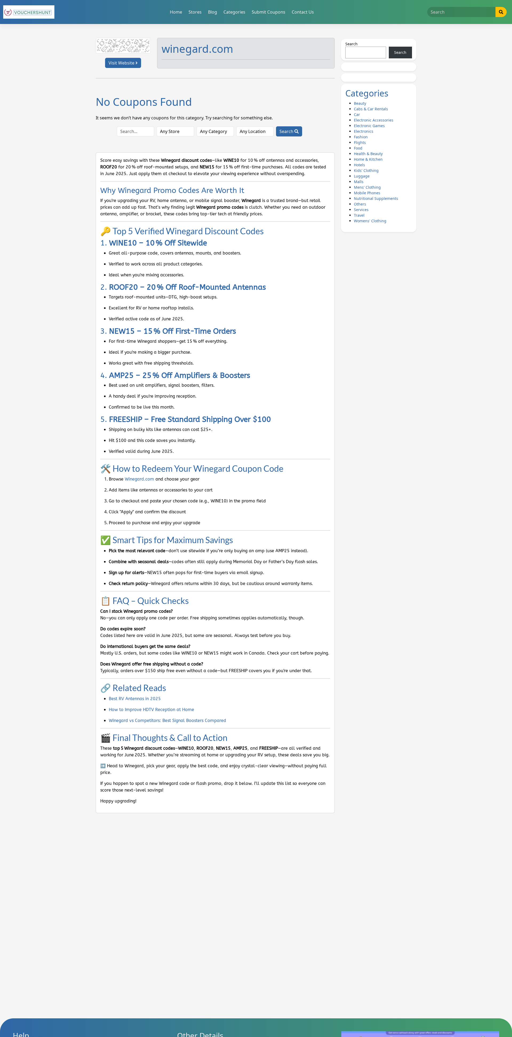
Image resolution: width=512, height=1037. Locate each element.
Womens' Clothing (370, 220)
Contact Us (303, 12)
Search (286, 131)
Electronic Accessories (373, 120)
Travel (359, 215)
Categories (234, 12)
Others (360, 204)
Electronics (363, 131)
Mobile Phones (367, 192)
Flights (360, 142)
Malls (358, 181)
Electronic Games (369, 125)
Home (176, 12)
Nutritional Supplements (376, 198)
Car (357, 114)
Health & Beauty (368, 153)
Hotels (359, 164)
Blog (212, 12)
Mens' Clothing (367, 187)
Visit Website (122, 63)
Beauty (360, 103)
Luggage (362, 176)
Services (361, 209)
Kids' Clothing (366, 170)
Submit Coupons (268, 12)
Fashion (361, 136)
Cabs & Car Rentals (371, 108)
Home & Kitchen (368, 159)
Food (358, 148)
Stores (195, 12)
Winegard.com (139, 479)
